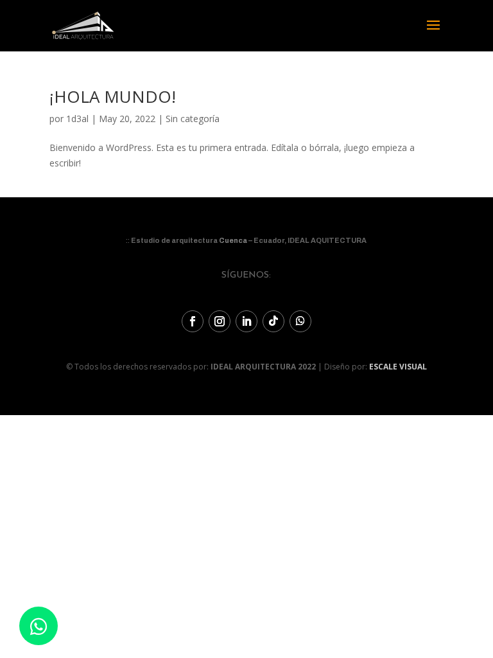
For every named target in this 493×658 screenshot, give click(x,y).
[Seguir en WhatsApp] (300, 321)
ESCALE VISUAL (398, 366)
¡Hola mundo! (112, 96)
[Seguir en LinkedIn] (246, 321)
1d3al (77, 118)
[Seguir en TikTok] (273, 321)
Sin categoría (193, 118)
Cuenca (233, 240)
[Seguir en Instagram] (219, 321)
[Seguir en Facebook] (192, 321)
